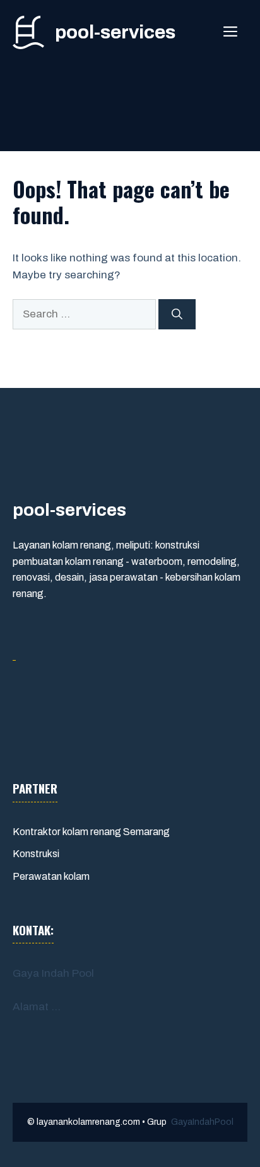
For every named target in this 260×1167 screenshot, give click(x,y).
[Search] (177, 314)
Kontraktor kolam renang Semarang (91, 831)
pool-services (115, 32)
